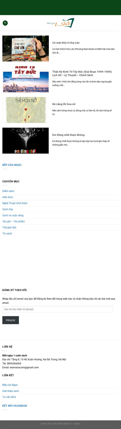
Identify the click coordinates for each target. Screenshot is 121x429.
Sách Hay (7, 209)
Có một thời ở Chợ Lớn (66, 42)
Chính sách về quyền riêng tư (56, 424)
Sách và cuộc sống (12, 215)
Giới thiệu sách (10, 391)
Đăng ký (10, 320)
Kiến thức (7, 197)
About (77, 424)
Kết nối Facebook (14, 405)
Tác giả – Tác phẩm (13, 221)
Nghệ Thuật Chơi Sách (14, 203)
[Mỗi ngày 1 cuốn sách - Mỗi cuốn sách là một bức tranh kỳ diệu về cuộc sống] (60, 23)
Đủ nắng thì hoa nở (63, 104)
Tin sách (7, 233)
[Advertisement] (60, 7)
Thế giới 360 (9, 227)
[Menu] (5, 23)
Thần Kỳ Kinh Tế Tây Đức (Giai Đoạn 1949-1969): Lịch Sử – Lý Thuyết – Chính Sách (82, 73)
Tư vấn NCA (9, 397)
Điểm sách (8, 191)
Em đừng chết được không (68, 134)
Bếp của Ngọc (12, 164)
